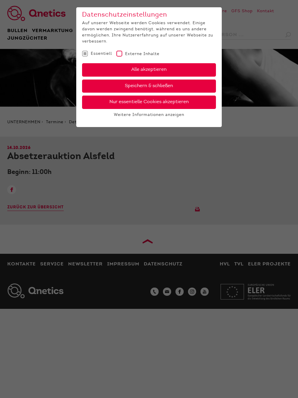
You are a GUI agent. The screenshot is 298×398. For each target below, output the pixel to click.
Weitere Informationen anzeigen (149, 115)
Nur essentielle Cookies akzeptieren (149, 102)
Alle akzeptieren (149, 69)
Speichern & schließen (149, 86)
